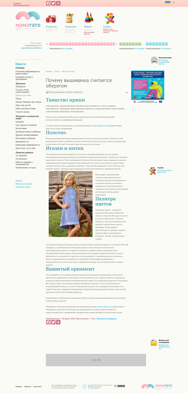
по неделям (21, 155)
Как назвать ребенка (25, 138)
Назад (47, 44)
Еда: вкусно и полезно (26, 125)
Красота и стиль (23, 95)
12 (86, 44)
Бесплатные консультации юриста (164, 62)
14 (92, 44)
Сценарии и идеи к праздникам (24, 77)
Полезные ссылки (23, 187)
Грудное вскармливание (27, 134)
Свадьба (20, 121)
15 (95, 44)
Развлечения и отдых (26, 167)
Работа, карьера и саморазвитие (24, 163)
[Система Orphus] (119, 386)
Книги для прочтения (25, 108)
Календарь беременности (28, 144)
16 (98, 44)
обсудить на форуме (106, 318)
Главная (17, 3)
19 (108, 44)
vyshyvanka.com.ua (100, 125)
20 (111, 44)
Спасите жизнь (22, 111)
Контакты (38, 386)
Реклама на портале (24, 184)
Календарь (36, 42)
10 (79, 44)
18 (105, 44)
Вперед (117, 44)
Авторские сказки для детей (164, 171)
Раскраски (20, 86)
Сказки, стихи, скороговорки (22, 90)
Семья (18, 98)
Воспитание (21, 128)
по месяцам (21, 158)
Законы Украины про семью (28, 101)
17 (101, 44)
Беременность (22, 141)
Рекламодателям (21, 5)
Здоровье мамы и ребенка (28, 131)
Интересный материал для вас (164, 347)
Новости (21, 64)
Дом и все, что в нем (25, 148)
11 (82, 44)
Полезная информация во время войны (28, 72)
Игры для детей (23, 105)
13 (89, 44)
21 (114, 44)
